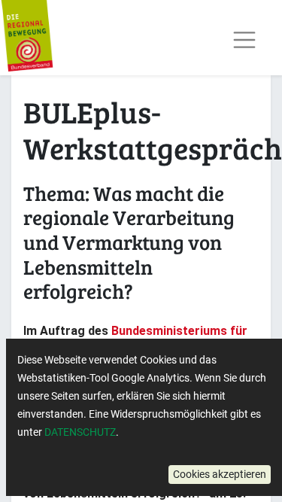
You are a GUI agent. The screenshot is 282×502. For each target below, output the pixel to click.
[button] (219, 474)
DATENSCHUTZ (80, 432)
